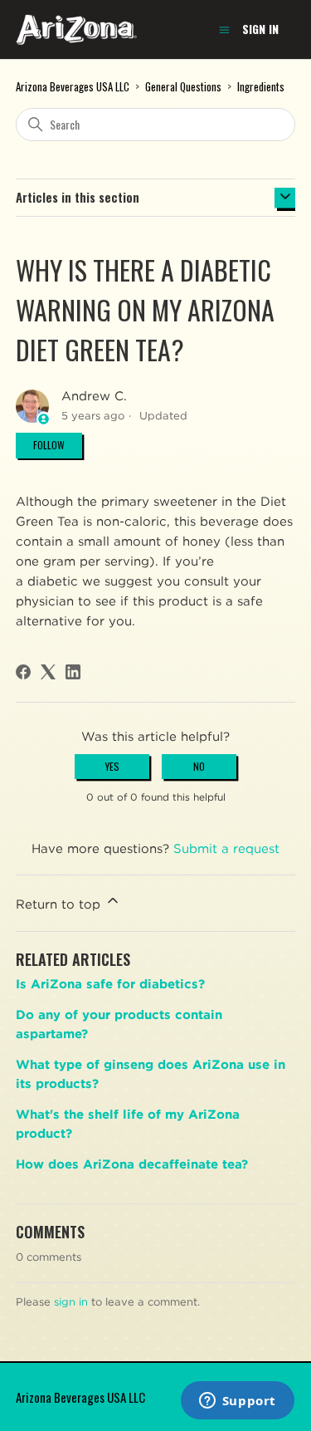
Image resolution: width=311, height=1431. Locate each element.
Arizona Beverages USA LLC (72, 86)
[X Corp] (48, 671)
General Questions (183, 86)
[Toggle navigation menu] (224, 30)
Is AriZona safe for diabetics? (110, 984)
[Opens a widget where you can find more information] (237, 1402)
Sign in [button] (260, 28)
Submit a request (226, 848)
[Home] (76, 29)
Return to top (60, 904)
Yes (112, 766)
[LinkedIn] (73, 671)
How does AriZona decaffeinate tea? (132, 1164)
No (199, 766)
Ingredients (260, 86)
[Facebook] (23, 671)
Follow (49, 445)
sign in (71, 1302)
